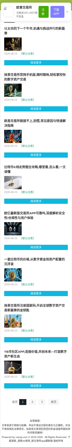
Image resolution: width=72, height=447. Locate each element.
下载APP (56, 11)
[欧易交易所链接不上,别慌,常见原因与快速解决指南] (13, 136)
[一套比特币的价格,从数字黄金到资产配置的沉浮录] (13, 275)
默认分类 (27, 53)
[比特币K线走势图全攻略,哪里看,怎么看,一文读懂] (13, 182)
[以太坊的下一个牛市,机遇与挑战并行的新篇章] (13, 44)
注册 (43, 11)
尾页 (53, 401)
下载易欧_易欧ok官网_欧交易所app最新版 (43, 25)
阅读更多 (36, 62)
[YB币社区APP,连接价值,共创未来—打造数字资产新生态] (13, 367)
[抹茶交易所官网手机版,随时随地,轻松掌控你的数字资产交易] (13, 90)
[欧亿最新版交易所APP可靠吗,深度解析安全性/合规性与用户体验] (13, 228)
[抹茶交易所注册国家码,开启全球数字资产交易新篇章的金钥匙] (13, 321)
